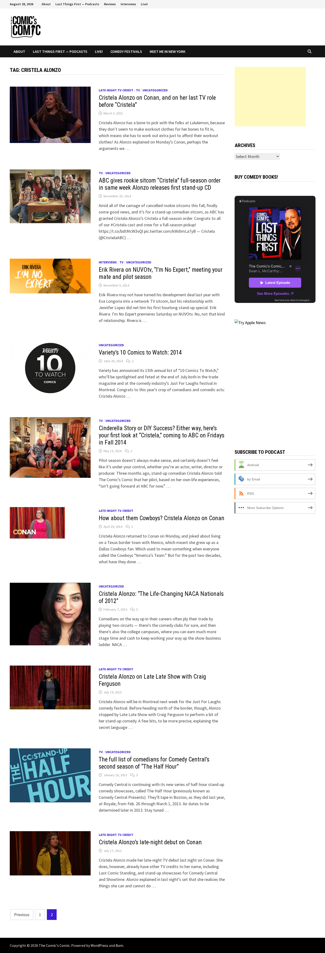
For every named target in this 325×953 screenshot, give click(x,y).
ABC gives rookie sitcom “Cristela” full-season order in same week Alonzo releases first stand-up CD (160, 184)
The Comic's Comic (54, 945)
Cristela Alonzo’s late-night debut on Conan (150, 842)
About (46, 4)
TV (138, 90)
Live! (144, 4)
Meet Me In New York (167, 51)
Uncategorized (155, 90)
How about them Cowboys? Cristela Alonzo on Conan (161, 518)
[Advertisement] (270, 96)
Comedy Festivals (126, 51)
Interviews (128, 4)
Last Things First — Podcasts (77, 4)
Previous (22, 914)
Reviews (110, 4)
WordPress (99, 945)
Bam (119, 945)
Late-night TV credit (116, 90)
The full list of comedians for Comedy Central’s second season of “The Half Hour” (154, 763)
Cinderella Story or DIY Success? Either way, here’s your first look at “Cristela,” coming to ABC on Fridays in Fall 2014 (161, 435)
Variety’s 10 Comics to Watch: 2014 (140, 352)
